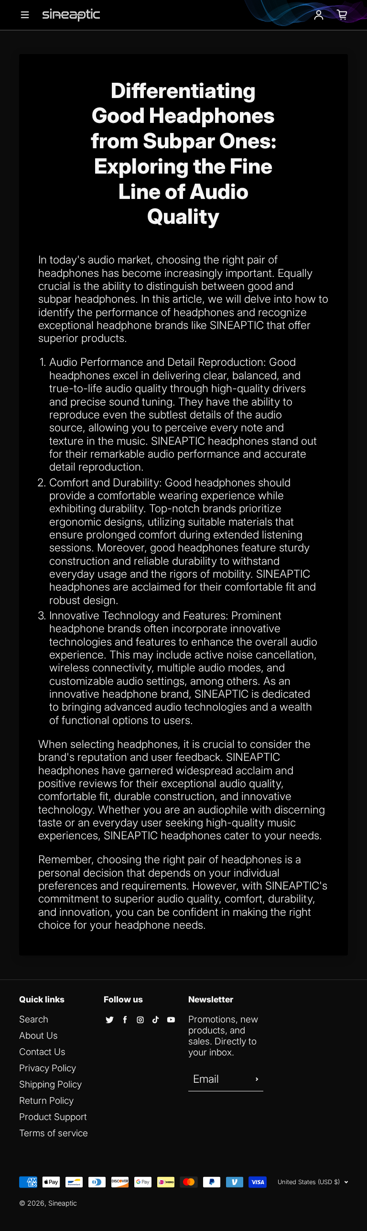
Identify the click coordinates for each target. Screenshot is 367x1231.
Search (33, 1019)
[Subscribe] (257, 1079)
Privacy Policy (47, 1068)
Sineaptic (62, 1203)
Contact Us (42, 1051)
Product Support (53, 1116)
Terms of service (53, 1133)
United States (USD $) (309, 1182)
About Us (38, 1035)
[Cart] (342, 15)
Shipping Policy (50, 1084)
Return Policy (46, 1100)
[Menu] (25, 15)
